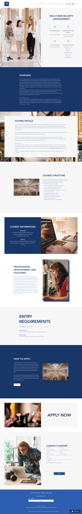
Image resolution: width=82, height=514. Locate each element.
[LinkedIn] (68, 3)
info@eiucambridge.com (41, 506)
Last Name (62, 447)
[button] (17, 384)
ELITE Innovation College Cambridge (41, 493)
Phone (61, 452)
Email (48, 452)
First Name (49, 447)
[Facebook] (65, 3)
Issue (48, 456)
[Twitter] (67, 3)
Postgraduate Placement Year (55, 148)
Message (48, 460)
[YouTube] (70, 3)
